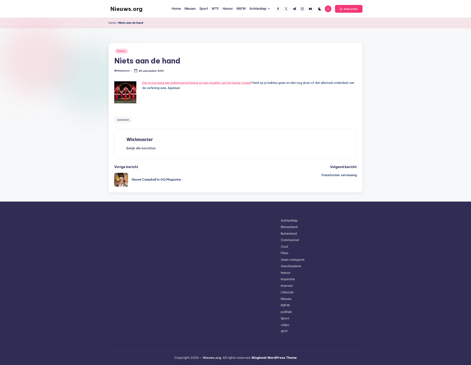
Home (112, 22)
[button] (348, 9)
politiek (286, 312)
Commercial (290, 240)
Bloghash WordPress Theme (274, 358)
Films (284, 253)
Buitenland (289, 234)
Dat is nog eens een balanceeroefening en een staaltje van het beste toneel (196, 83)
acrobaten (123, 119)
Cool (284, 247)
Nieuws (286, 299)
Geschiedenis (291, 266)
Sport (285, 318)
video (285, 325)
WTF (284, 331)
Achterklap (289, 220)
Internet (287, 286)
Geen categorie (292, 260)
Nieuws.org (126, 8)
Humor (121, 51)
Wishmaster (139, 139)
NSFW (285, 305)
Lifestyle (287, 292)
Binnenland (289, 227)
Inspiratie (288, 279)
